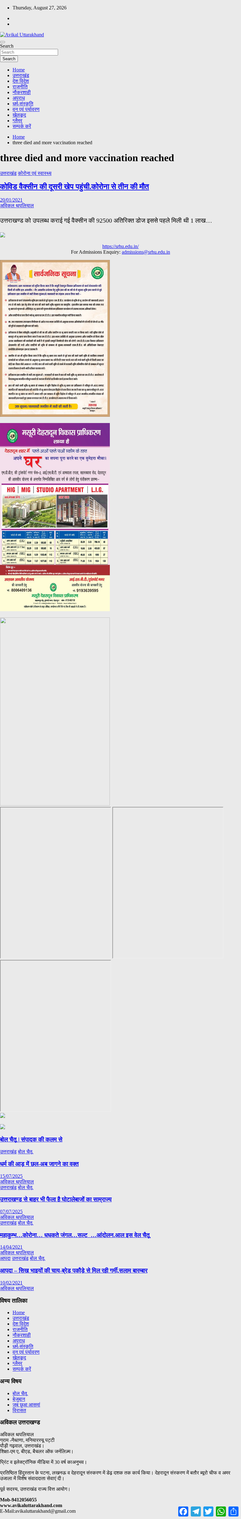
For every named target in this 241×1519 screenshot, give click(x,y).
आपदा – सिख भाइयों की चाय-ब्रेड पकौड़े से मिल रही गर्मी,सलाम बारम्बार (73, 1270)
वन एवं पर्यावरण (26, 109)
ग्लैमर (17, 120)
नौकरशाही (22, 92)
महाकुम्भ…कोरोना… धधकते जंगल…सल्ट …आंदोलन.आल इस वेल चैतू (75, 1235)
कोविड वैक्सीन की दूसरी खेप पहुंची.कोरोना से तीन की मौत (74, 187)
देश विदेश (21, 81)
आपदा (5, 1258)
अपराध (19, 98)
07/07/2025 (11, 1211)
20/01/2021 (11, 200)
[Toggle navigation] (2, 42)
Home (19, 69)
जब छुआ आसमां (26, 1404)
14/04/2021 (11, 1247)
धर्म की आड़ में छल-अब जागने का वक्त (39, 1164)
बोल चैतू (25, 1151)
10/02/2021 (11, 1282)
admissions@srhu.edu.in (146, 252)
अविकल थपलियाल (17, 205)
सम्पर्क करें (22, 126)
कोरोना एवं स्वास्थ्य (34, 173)
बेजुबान (19, 1399)
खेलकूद (19, 115)
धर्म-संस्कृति (23, 103)
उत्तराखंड (21, 75)
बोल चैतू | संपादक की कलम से (31, 1139)
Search (6, 46)
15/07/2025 (11, 1176)
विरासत (19, 1410)
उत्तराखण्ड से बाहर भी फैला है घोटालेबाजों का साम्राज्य (56, 1199)
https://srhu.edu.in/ (120, 246)
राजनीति (20, 86)
